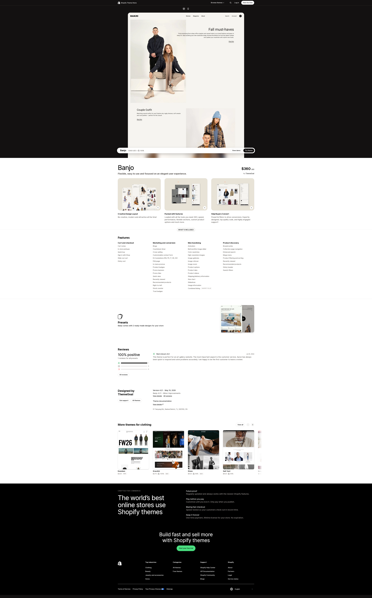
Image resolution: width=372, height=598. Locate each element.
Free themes (177, 571)
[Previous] (248, 424)
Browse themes (216, 3)
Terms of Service (124, 589)
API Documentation (207, 571)
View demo (236, 150)
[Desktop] (183, 8)
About (230, 568)
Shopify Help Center (207, 568)
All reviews (123, 375)
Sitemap (170, 589)
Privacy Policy (138, 589)
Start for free (248, 3)
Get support (123, 400)
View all (240, 425)
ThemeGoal (250, 173)
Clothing (148, 568)
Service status (233, 579)
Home (147, 579)
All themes (136, 400)
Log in (236, 3)
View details (157, 396)
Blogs (202, 579)
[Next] (252, 424)
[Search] (230, 2)
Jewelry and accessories (154, 575)
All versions (167, 396)
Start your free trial (186, 548)
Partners (231, 571)
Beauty (148, 571)
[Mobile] (188, 8)
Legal (230, 575)
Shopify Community (207, 575)
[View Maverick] (231, 318)
